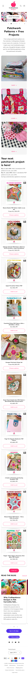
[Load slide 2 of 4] (13, 24)
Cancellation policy (20, 670)
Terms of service (10, 667)
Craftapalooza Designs (13, 663)
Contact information (9, 670)
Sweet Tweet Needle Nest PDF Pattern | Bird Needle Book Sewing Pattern (14, 400)
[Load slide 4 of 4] (17, 24)
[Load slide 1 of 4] (11, 24)
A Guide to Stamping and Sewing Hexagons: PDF (14, 478)
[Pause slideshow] (25, 23)
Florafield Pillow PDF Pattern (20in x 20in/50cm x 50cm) (14, 324)
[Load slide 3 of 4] (15, 24)
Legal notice (15, 672)
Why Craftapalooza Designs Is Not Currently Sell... (12, 599)
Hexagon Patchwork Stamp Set (14, 362)
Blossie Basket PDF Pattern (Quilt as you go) (14, 208)
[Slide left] (10, 626)
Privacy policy (20, 665)
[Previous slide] (8, 23)
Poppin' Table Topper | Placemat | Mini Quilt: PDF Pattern (13, 556)
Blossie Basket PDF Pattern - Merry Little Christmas (14, 517)
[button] (3, 6)
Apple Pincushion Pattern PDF (14, 285)
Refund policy (12, 665)
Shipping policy (19, 667)
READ (13, 151)
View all (14, 570)
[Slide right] (17, 626)
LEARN (13, 118)
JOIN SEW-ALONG (14, 17)
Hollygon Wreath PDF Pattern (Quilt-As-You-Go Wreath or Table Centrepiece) (14, 247)
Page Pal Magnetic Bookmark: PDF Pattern (14, 439)
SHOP (13, 85)
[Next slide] (19, 23)
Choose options (14, 215)
